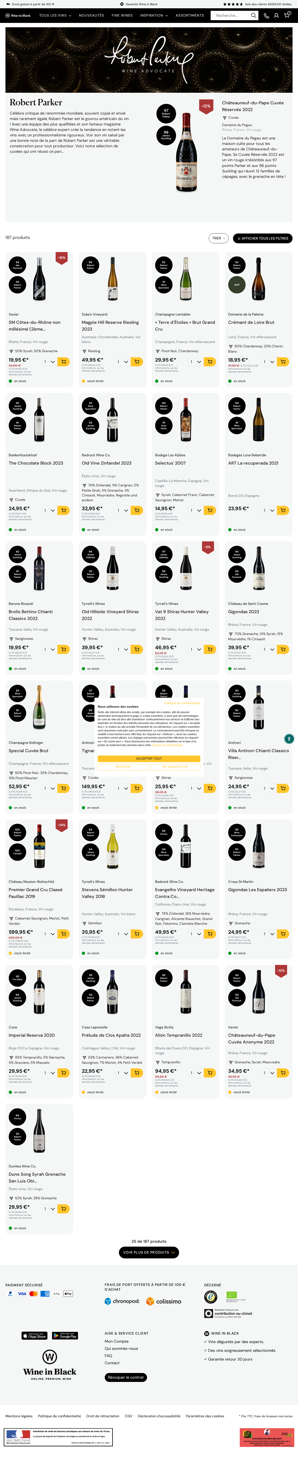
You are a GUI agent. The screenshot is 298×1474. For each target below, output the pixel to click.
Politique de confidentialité (59, 1416)
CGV (128, 1416)
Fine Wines (122, 15)
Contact (112, 1363)
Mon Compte (116, 1341)
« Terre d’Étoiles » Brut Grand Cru (185, 325)
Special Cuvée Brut (28, 750)
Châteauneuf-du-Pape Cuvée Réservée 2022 (253, 106)
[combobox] (235, 15)
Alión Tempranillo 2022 (178, 1035)
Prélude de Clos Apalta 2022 (111, 1035)
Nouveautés (91, 15)
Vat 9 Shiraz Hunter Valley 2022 (182, 614)
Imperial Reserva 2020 (32, 1035)
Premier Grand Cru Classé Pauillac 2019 (36, 892)
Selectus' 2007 (170, 463)
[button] (289, 739)
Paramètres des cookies (205, 1416)
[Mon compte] (276, 15)
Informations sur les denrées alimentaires (20, 373)
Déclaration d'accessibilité (159, 1416)
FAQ (108, 1355)
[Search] (253, 15)
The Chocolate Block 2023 (36, 463)
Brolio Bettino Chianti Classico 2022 (31, 614)
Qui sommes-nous (121, 1348)
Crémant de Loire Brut (251, 322)
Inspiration (151, 15)
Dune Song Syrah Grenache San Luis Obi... (37, 1177)
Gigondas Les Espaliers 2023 (257, 889)
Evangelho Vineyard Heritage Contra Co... (185, 892)
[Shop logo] (18, 16)
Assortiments (190, 15)
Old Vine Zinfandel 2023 (107, 463)
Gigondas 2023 (243, 611)
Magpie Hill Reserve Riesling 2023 (110, 325)
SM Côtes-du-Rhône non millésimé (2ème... (34, 325)
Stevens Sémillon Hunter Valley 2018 (107, 892)
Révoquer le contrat (126, 1377)
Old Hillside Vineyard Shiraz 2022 (110, 614)
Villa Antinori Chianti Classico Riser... (258, 753)
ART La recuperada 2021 (253, 463)
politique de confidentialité (167, 745)
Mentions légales (19, 1416)
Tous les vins (53, 15)
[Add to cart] (63, 361)
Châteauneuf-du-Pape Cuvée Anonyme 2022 (251, 1038)
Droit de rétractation (102, 1416)
